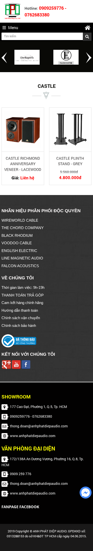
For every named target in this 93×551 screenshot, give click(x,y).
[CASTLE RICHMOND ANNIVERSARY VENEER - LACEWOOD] (22, 129)
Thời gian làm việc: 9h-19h (22, 287)
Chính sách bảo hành (18, 325)
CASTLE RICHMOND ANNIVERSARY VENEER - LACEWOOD (22, 164)
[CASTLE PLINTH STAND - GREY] (70, 129)
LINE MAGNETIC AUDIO (22, 258)
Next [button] (89, 57)
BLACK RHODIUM (17, 235)
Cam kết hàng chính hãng (22, 303)
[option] (27, 57)
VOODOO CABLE (16, 243)
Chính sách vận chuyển (20, 318)
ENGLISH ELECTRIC (19, 251)
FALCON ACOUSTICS (20, 266)
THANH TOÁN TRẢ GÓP (22, 295)
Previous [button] (4, 57)
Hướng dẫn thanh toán (19, 310)
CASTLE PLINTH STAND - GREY (70, 161)
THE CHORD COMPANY (22, 228)
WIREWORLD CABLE (19, 220)
